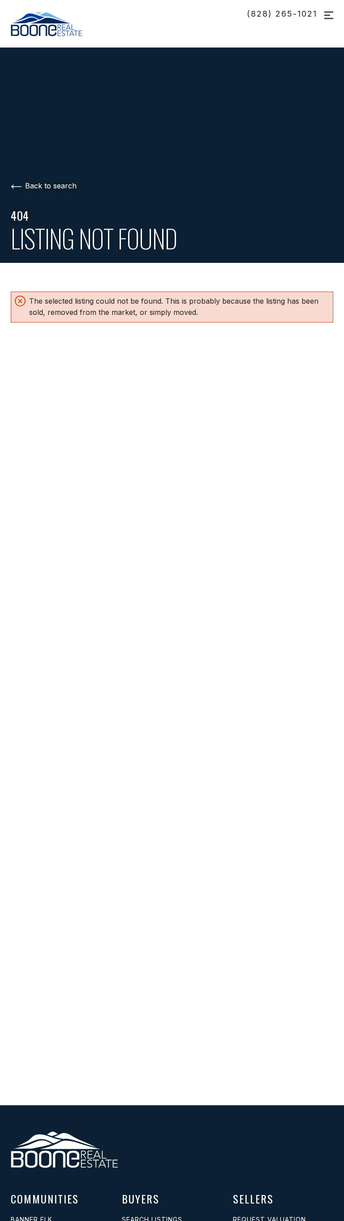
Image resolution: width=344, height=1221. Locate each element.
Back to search (51, 185)
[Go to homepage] (57, 23)
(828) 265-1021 (282, 14)
